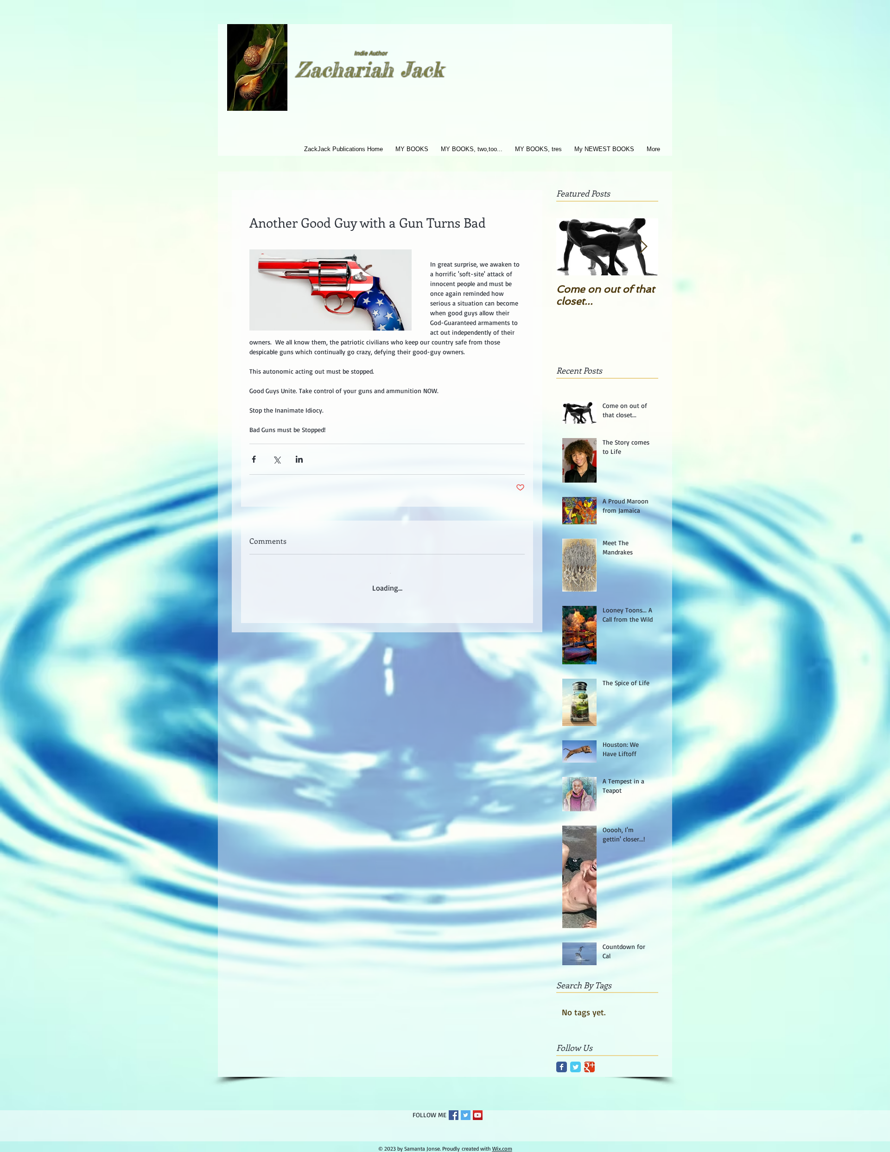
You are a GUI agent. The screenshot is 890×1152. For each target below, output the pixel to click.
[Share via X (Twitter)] (276, 459)
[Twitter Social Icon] (465, 1115)
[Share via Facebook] (253, 459)
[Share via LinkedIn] (299, 459)
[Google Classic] (589, 1067)
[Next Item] (643, 247)
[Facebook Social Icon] (453, 1115)
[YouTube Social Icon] (478, 1115)
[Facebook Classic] (561, 1067)
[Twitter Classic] (575, 1067)
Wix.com (502, 1148)
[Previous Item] (571, 247)
